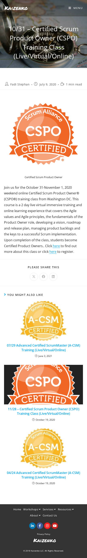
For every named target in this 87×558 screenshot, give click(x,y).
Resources (65, 509)
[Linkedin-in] (32, 525)
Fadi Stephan (20, 84)
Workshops (31, 509)
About (34, 515)
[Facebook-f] (40, 525)
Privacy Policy (43, 534)
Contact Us (50, 515)
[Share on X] (34, 277)
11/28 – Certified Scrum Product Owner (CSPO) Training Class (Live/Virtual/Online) (43, 411)
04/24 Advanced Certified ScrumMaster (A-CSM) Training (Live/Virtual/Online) (43, 475)
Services (48, 509)
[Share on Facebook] (43, 277)
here (56, 246)
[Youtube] (55, 525)
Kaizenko (16, 8)
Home (17, 509)
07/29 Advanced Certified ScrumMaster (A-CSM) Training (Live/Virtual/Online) (43, 347)
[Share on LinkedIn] (53, 277)
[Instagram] (47, 525)
